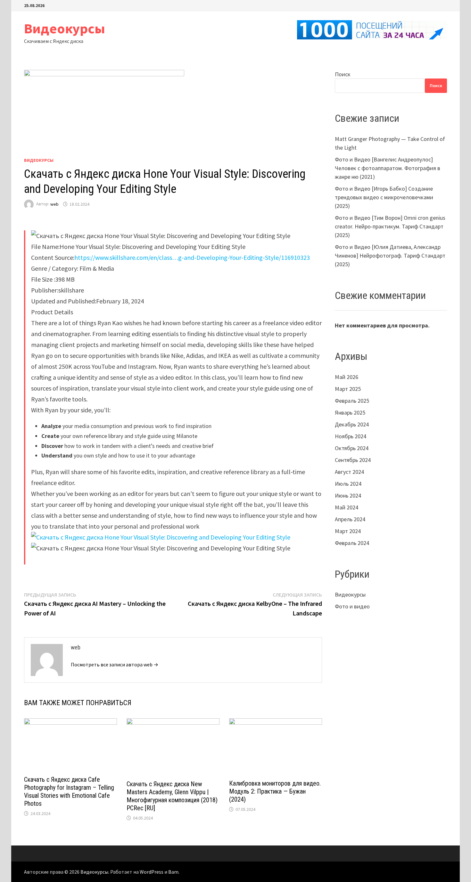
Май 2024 (346, 507)
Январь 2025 (350, 412)
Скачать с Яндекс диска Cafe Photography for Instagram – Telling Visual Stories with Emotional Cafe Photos (69, 791)
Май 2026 (346, 377)
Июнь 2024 (348, 495)
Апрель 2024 (350, 519)
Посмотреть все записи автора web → (114, 664)
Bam (173, 872)
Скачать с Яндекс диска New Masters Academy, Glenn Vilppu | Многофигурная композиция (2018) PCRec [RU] (172, 796)
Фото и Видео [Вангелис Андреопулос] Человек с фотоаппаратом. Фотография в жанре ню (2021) (387, 168)
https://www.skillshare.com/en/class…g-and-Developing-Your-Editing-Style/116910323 (192, 257)
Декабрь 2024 (352, 424)
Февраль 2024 (352, 543)
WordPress (151, 872)
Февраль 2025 (352, 400)
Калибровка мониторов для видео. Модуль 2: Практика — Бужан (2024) (275, 791)
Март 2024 (348, 531)
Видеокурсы (64, 28)
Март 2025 (348, 388)
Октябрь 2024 (351, 448)
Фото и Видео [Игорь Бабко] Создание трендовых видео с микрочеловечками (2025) (384, 197)
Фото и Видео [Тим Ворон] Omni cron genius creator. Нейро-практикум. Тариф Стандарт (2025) (390, 226)
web (54, 204)
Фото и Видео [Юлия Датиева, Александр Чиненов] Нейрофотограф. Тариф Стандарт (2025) (390, 255)
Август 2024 (349, 471)
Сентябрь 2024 (353, 460)
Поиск (343, 74)
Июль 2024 (348, 483)
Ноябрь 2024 (350, 436)
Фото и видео (352, 606)
